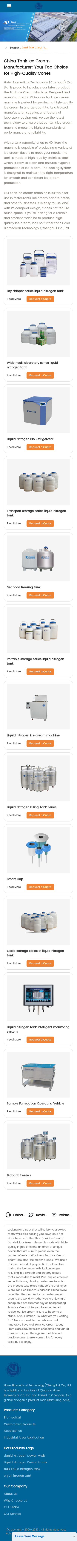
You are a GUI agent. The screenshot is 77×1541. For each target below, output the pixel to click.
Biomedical (12, 1417)
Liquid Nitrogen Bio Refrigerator (30, 439)
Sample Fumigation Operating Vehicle (35, 1103)
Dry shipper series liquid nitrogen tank (35, 291)
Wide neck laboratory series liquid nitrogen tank (32, 365)
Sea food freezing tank (23, 587)
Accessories (13, 1431)
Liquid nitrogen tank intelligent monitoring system (38, 1029)
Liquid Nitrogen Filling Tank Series (31, 807)
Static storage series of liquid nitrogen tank (35, 953)
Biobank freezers (19, 1175)
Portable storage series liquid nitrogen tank (35, 661)
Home (14, 47)
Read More (14, 299)
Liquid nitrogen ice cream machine (33, 735)
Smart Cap (15, 879)
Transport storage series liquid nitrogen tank (36, 513)
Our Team (11, 1507)
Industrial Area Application (24, 1437)
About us (10, 1493)
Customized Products (20, 1424)
